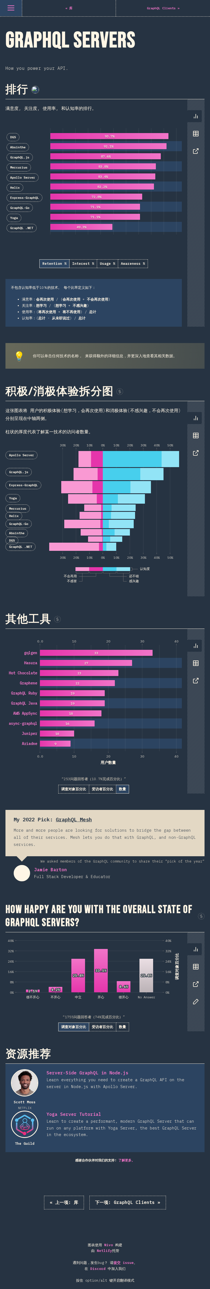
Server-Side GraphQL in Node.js (87, 1072)
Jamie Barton (22, 873)
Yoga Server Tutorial (73, 1114)
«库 (64, 1202)
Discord (98, 1268)
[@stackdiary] (35, 90)
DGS (13, 137)
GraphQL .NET (21, 228)
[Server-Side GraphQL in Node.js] (24, 1082)
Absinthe (17, 147)
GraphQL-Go (19, 208)
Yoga (14, 218)
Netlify (104, 1250)
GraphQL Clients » (127, 1202)
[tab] (195, 116)
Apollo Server (22, 177)
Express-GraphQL (24, 198)
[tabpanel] (105, 213)
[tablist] (194, 136)
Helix (15, 187)
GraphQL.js (19, 157)
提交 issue (123, 1262)
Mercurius (18, 167)
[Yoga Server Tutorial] (24, 1124)
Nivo (108, 1245)
